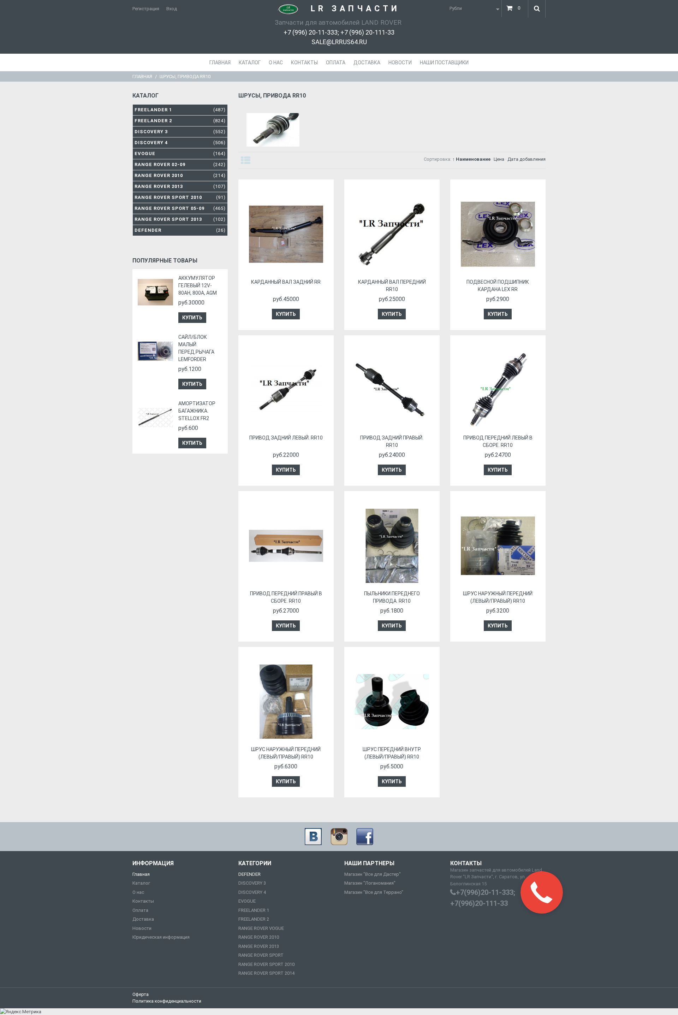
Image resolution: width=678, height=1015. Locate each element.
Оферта (140, 994)
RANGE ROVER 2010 (258, 937)
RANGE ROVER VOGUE (261, 928)
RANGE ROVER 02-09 (180, 164)
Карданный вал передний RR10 (392, 285)
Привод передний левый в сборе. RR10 (498, 441)
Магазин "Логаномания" (370, 883)
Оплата (140, 910)
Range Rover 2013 (180, 186)
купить (286, 314)
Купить (192, 317)
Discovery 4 (180, 142)
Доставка (143, 919)
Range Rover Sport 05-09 (180, 208)
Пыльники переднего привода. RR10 (392, 597)
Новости (141, 928)
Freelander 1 (180, 109)
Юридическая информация (161, 937)
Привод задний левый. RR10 (286, 438)
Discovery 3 (180, 131)
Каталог (141, 883)
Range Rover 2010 (180, 175)
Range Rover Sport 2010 (180, 197)
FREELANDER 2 (253, 919)
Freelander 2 (180, 120)
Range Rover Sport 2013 (180, 219)
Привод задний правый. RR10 (391, 441)
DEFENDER (249, 874)
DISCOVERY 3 (252, 883)
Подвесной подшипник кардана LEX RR (497, 285)
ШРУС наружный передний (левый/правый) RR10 (498, 597)
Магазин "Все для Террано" (373, 892)
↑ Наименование (471, 159)
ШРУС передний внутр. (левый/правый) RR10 (392, 753)
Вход (171, 8)
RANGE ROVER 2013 (258, 946)
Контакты (143, 901)
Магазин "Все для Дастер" (372, 874)
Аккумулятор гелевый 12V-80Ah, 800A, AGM (197, 285)
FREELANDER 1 (253, 910)
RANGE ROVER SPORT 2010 (266, 964)
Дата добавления (526, 159)
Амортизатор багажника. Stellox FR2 (196, 411)
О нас (138, 892)
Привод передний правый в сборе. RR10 (286, 597)
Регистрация (145, 8)
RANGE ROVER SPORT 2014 (266, 973)
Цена (499, 159)
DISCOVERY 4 (252, 892)
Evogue (180, 153)
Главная (142, 76)
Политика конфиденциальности (166, 1001)
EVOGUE (247, 901)
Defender (180, 230)
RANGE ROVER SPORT (261, 955)
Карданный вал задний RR (286, 282)
